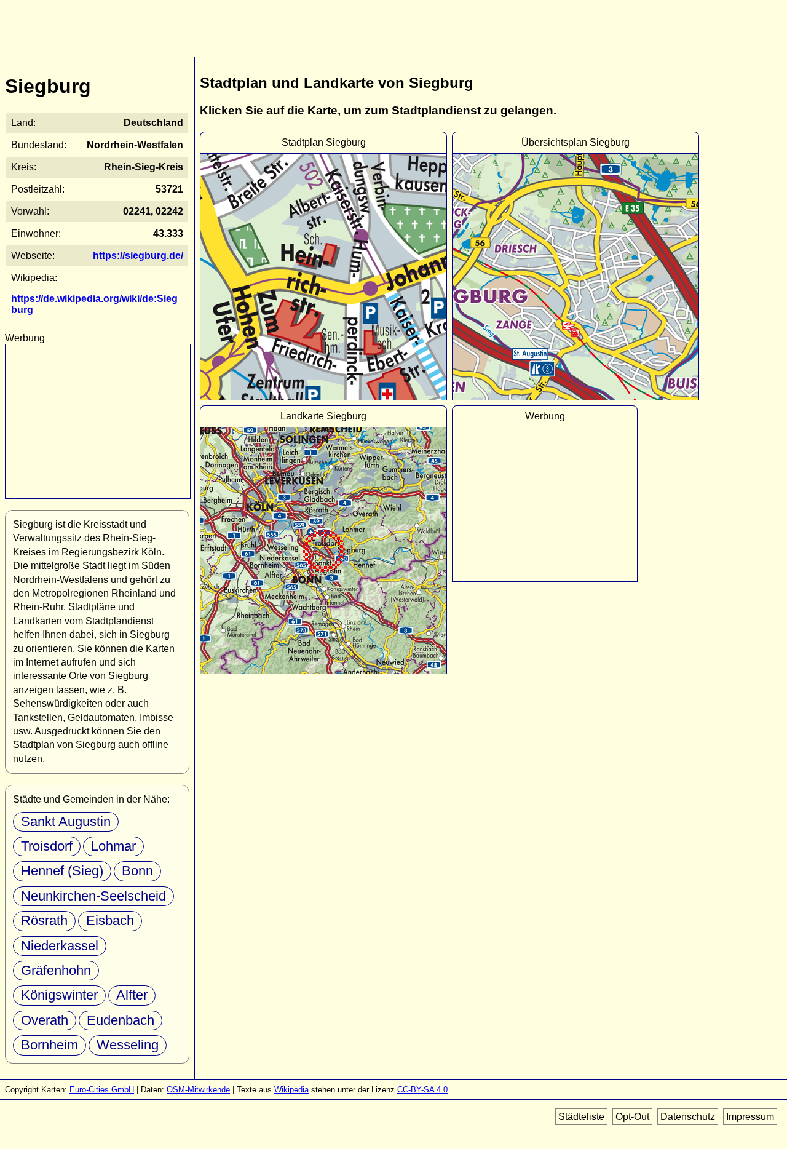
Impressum (750, 1116)
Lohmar (113, 846)
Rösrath (44, 920)
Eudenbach (120, 1020)
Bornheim (49, 1044)
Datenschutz (687, 1116)
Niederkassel (59, 945)
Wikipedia (291, 1089)
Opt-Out (632, 1116)
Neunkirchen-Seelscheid (93, 896)
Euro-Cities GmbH (101, 1089)
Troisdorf (47, 846)
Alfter (132, 995)
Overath (44, 1020)
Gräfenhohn (56, 970)
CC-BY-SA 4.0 (422, 1089)
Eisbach (110, 920)
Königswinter (59, 995)
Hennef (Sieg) (62, 870)
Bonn (137, 870)
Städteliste (581, 1116)
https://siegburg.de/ (138, 255)
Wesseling (128, 1044)
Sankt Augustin (66, 821)
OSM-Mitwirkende (198, 1089)
